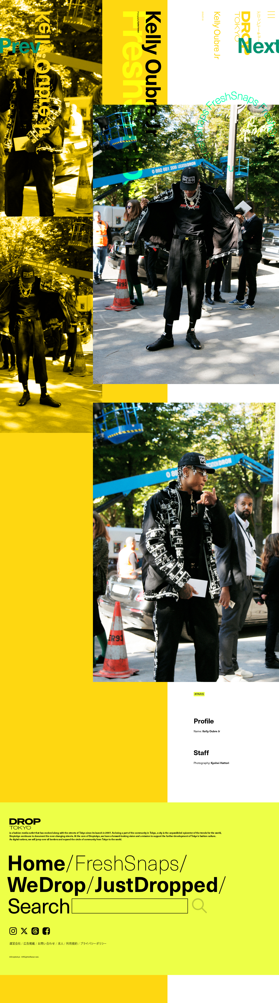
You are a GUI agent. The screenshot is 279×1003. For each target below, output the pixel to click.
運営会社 (15, 943)
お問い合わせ (46, 943)
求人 (61, 943)
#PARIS (199, 694)
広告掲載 (29, 943)
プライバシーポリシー (93, 943)
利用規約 (72, 943)
